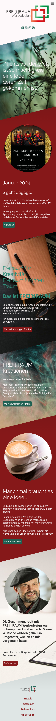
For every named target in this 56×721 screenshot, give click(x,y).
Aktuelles (9, 224)
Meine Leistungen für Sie (17, 329)
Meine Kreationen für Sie (17, 403)
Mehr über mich (12, 541)
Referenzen (10, 663)
